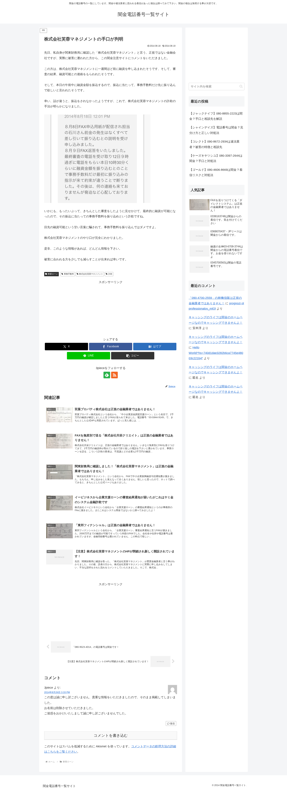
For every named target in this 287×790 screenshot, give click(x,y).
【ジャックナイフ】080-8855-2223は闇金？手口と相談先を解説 (215, 116)
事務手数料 (69, 274)
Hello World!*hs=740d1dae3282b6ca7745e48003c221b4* (216, 353)
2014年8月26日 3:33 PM (57, 692)
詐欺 (110, 274)
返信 (172, 723)
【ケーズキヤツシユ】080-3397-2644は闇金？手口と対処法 (215, 158)
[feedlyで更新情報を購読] (106, 375)
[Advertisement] (110, 308)
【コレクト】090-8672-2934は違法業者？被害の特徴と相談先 (214, 144)
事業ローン (53, 274)
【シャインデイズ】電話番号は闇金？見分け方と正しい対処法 (216, 130)
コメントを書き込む (111, 735)
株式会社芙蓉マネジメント (91, 274)
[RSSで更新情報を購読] (114, 375)
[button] (132, 355)
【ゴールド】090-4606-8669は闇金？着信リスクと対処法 (215, 172)
